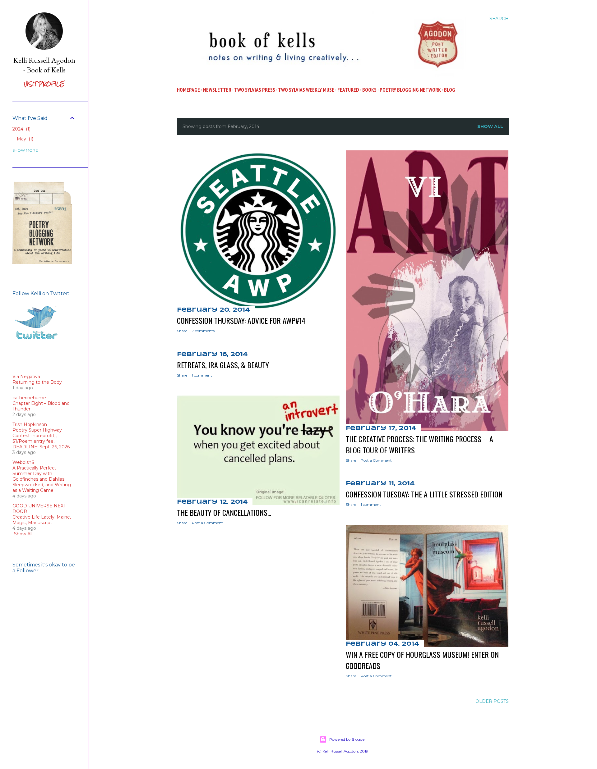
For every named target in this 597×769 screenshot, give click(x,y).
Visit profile (44, 84)
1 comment (202, 375)
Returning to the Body (37, 382)
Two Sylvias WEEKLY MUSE (306, 89)
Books (369, 89)
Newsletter (217, 89)
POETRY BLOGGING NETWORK (410, 89)
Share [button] (182, 330)
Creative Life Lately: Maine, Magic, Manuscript (41, 519)
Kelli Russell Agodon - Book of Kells (44, 65)
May (24, 139)
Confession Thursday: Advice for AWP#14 (241, 320)
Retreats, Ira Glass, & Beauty (223, 364)
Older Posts (492, 701)
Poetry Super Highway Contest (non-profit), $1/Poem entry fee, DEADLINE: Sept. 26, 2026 (41, 438)
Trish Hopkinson (29, 424)
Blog (449, 89)
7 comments (203, 330)
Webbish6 (23, 462)
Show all (490, 126)
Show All (23, 534)
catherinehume (29, 398)
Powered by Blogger (347, 739)
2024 (20, 129)
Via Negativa (26, 376)
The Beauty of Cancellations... (224, 512)
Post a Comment (376, 460)
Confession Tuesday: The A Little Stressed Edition (424, 494)
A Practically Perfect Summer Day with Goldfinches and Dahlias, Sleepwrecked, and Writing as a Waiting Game (41, 479)
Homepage (188, 89)
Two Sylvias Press (254, 89)
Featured (348, 89)
